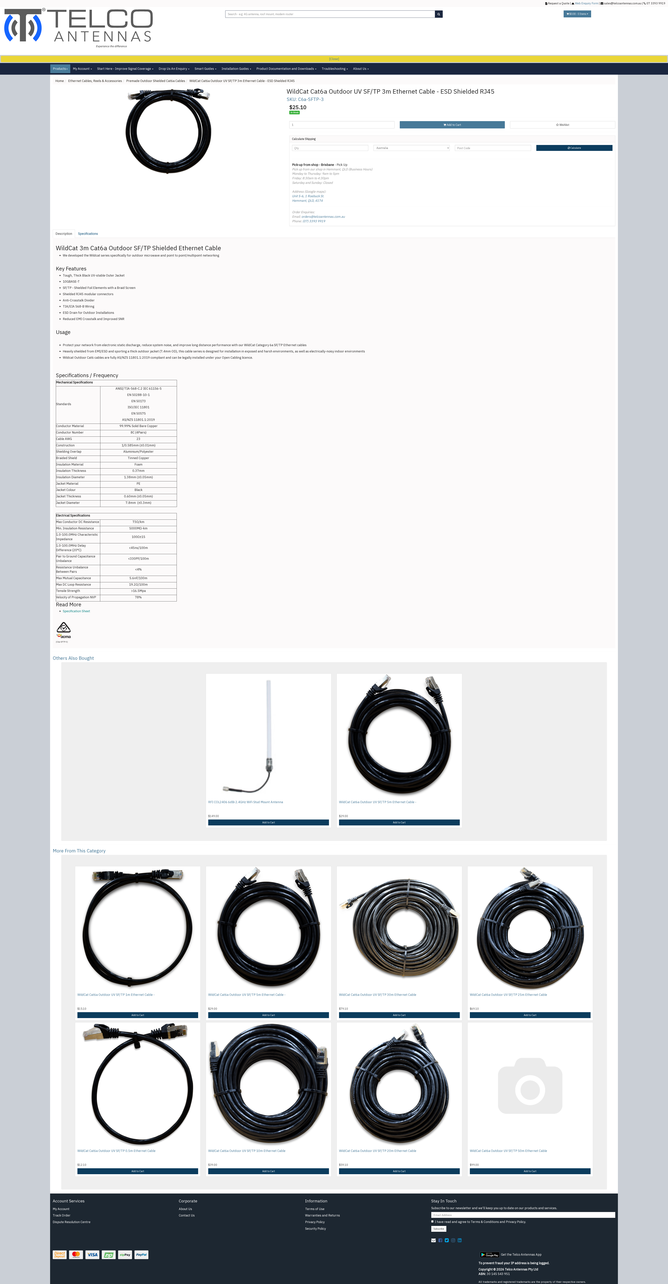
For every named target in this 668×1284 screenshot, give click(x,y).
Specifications (88, 234)
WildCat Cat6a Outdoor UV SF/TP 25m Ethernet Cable (508, 995)
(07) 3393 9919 (314, 221)
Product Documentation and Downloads (285, 69)
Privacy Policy (315, 1222)
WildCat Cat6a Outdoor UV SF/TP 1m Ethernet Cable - (116, 995)
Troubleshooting (334, 69)
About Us (360, 69)
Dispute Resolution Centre (71, 1222)
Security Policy (315, 1229)
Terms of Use (314, 1209)
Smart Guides (205, 69)
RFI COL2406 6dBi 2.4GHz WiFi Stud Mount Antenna (245, 802)
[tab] (64, 234)
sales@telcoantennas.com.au (622, 3)
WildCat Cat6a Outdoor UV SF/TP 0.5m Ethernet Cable (116, 1151)
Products (59, 69)
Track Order (61, 1215)
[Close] (334, 59)
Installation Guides (235, 69)
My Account (81, 69)
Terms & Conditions (485, 1222)
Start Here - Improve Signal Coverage (124, 69)
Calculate (575, 147)
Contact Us (187, 1215)
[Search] (439, 14)
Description (63, 234)
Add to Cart (453, 125)
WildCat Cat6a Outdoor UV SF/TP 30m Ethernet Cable (377, 995)
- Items (578, 13)
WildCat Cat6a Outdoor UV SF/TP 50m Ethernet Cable (508, 1151)
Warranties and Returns (322, 1215)
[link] (440, 1240)
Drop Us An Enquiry (173, 69)
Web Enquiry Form (586, 3)
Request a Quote (558, 3)
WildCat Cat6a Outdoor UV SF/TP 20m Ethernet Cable (377, 1151)
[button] (562, 124)
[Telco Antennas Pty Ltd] (79, 25)
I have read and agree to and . (480, 1222)
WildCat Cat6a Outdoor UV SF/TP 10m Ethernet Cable (246, 1151)
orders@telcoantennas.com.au (323, 217)
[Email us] (433, 1240)
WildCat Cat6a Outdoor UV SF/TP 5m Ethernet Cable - (377, 802)
